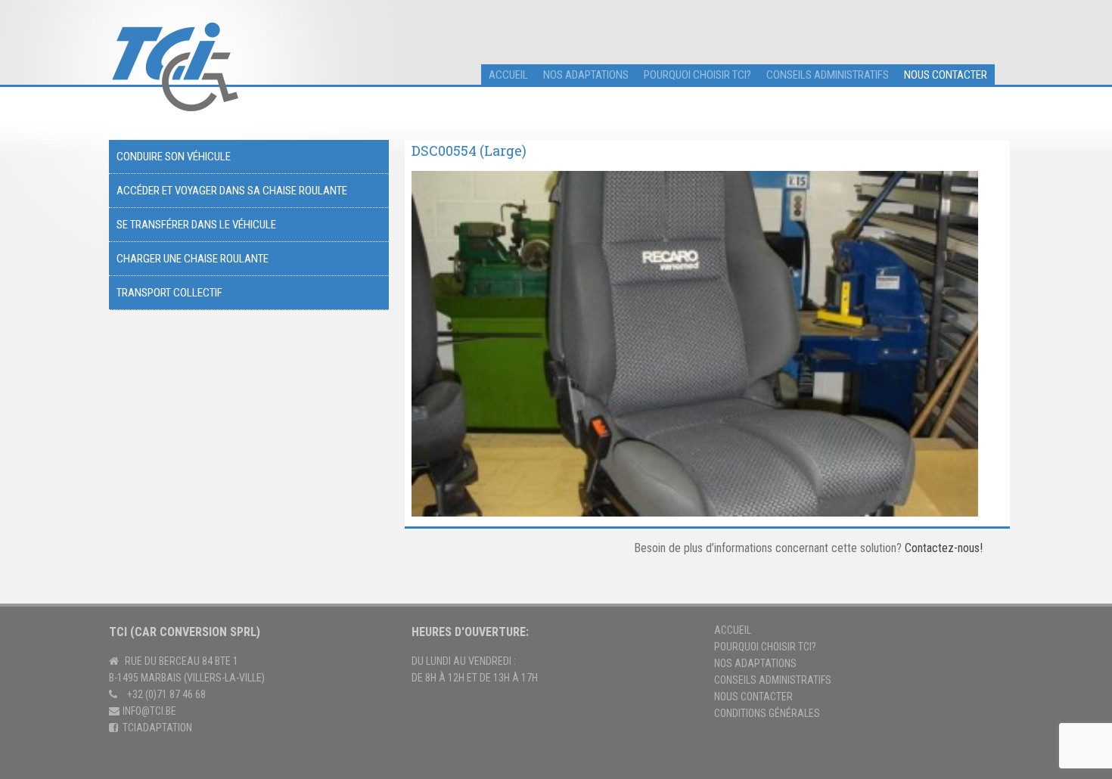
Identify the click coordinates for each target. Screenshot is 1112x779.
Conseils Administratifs (772, 680)
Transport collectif (169, 292)
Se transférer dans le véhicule (196, 224)
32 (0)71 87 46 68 (169, 694)
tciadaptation (157, 728)
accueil (508, 75)
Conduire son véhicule (173, 156)
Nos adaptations (586, 75)
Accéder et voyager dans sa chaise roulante (231, 190)
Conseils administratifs (827, 75)
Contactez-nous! (944, 548)
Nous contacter (945, 75)
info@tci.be (149, 711)
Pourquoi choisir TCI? (697, 75)
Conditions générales (767, 713)
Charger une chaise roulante (192, 258)
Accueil (732, 630)
